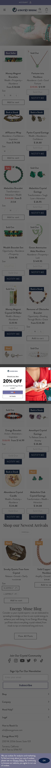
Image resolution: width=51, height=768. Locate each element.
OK (44, 760)
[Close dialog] (49, 369)
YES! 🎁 (13, 392)
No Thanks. (13, 396)
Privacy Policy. (18, 760)
